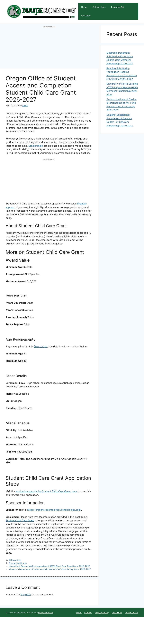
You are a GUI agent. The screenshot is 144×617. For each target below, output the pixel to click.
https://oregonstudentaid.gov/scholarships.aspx (54, 509)
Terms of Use (131, 612)
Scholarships (99, 7)
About (79, 612)
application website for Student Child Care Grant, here (46, 491)
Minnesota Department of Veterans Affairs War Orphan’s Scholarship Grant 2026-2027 (50, 569)
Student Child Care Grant (20, 520)
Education (86, 15)
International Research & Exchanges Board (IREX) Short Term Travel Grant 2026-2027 (49, 566)
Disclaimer (117, 612)
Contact (88, 612)
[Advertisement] (49, 48)
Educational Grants (18, 563)
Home (84, 7)
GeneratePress (45, 612)
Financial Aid (117, 7)
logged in (26, 594)
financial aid (41, 346)
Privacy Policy (102, 612)
